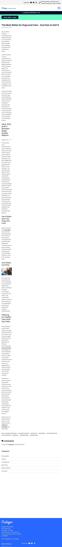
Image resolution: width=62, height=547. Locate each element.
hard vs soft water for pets (52, 433)
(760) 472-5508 (16, 534)
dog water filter (34, 433)
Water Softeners (7, 544)
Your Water (4, 471)
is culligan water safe (6, 435)
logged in (11, 444)
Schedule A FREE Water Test (31, 13)
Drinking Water (5, 456)
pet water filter (15, 435)
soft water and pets (34, 435)
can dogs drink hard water (23, 433)
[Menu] (59, 8)
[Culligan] (9, 8)
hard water (7, 230)
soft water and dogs (24, 435)
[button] (28, 2)
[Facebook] (33, 2)
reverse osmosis (6, 348)
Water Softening (6, 468)
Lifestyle (4, 459)
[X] (36, 2)
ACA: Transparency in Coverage (10, 539)
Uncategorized (5, 462)
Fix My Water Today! (9, 17)
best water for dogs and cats (11, 433)
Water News (5, 465)
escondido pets (42, 433)
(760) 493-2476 (15, 532)
